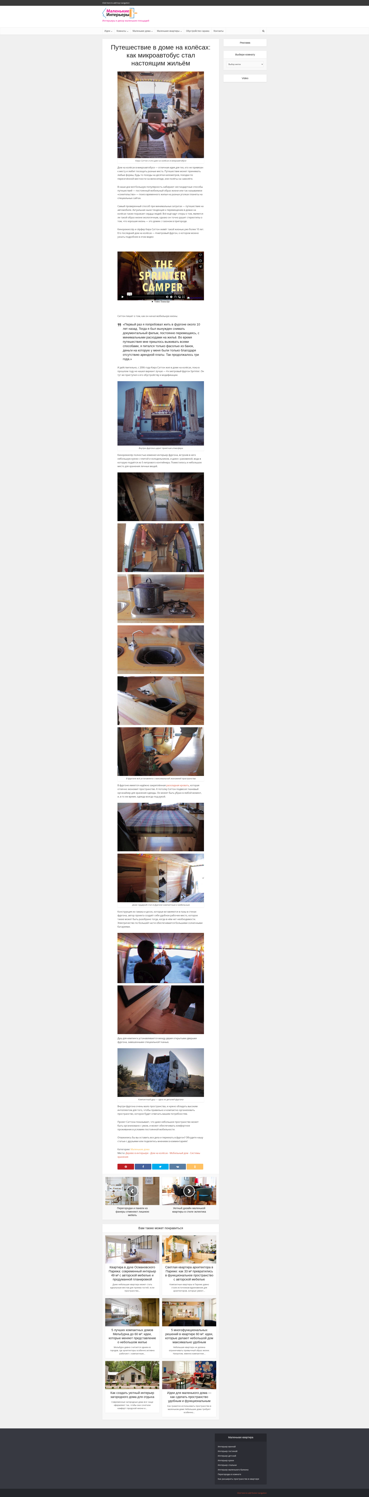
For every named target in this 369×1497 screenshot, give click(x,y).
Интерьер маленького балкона (233, 1469)
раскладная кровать (177, 785)
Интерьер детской (227, 1455)
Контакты (219, 31)
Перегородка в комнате (229, 1474)
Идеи (107, 31)
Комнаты (121, 31)
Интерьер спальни (227, 1465)
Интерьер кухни (226, 1460)
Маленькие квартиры (168, 31)
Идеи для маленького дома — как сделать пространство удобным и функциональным (189, 1397)
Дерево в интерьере (137, 1153)
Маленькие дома (141, 31)
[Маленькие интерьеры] (119, 13)
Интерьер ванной (227, 1446)
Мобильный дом (179, 1153)
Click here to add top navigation (116, 3)
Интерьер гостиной (227, 1451)
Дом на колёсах (159, 1153)
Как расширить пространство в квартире (238, 1479)
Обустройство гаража (197, 31)
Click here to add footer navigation (252, 1493)
